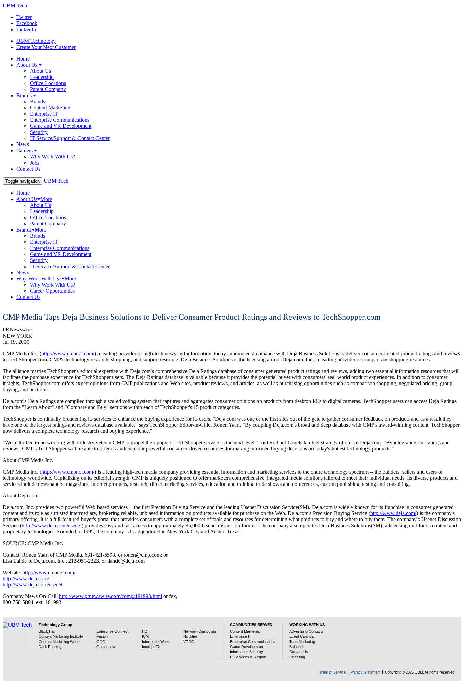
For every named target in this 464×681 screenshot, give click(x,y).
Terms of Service (332, 672)
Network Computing (199, 631)
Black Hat (47, 631)
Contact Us (298, 652)
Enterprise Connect (112, 631)
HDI (145, 631)
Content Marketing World (59, 642)
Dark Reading (50, 647)
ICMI (146, 636)
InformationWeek (156, 642)
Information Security (246, 652)
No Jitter (190, 636)
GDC (100, 642)
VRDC (188, 642)
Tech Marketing (302, 642)
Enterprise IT (240, 636)
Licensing (297, 657)
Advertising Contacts (306, 631)
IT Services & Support (248, 657)
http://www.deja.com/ (393, 513)
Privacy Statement (365, 672)
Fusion (102, 636)
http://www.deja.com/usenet (52, 525)
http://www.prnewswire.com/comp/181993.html (110, 596)
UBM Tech (15, 5)
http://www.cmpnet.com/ (67, 353)
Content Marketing (245, 631)
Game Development (246, 647)
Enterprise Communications (252, 642)
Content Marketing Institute (61, 636)
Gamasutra (105, 647)
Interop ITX (151, 647)
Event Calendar (302, 636)
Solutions (296, 647)
